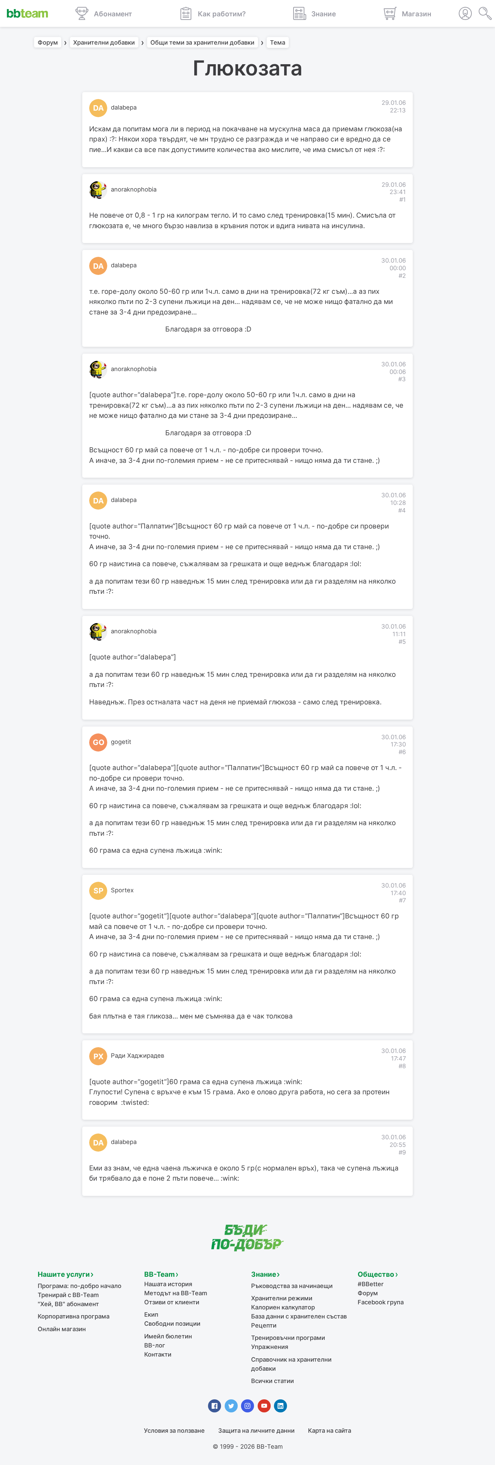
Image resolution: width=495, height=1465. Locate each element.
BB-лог (154, 1345)
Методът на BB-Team (175, 1293)
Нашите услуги (64, 1274)
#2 (402, 275)
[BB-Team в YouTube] (264, 1405)
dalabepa (124, 107)
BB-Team (159, 1274)
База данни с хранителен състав (299, 1316)
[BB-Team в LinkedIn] (280, 1405)
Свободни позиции (172, 1323)
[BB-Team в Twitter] (231, 1405)
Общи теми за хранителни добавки (202, 42)
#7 (402, 900)
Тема (277, 42)
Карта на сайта (329, 1430)
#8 (402, 1066)
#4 (402, 510)
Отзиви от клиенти (171, 1302)
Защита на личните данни (256, 1430)
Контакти (157, 1354)
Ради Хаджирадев (137, 1055)
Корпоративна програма (73, 1316)
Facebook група (381, 1302)
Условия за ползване (174, 1430)
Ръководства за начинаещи (292, 1285)
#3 (402, 379)
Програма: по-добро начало (79, 1285)
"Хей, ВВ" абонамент (68, 1304)
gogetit (121, 741)
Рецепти (263, 1325)
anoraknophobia (134, 189)
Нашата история (168, 1284)
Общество (376, 1274)
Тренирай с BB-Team (68, 1295)
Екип (151, 1314)
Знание (263, 1274)
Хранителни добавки (104, 42)
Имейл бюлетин (168, 1336)
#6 (402, 752)
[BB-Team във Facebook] (214, 1405)
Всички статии (272, 1380)
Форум (48, 42)
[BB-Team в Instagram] (247, 1405)
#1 (402, 199)
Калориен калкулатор (283, 1307)
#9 (402, 1152)
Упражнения (269, 1346)
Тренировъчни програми (288, 1337)
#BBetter (370, 1284)
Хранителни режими (281, 1298)
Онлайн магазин (62, 1329)
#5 (402, 641)
